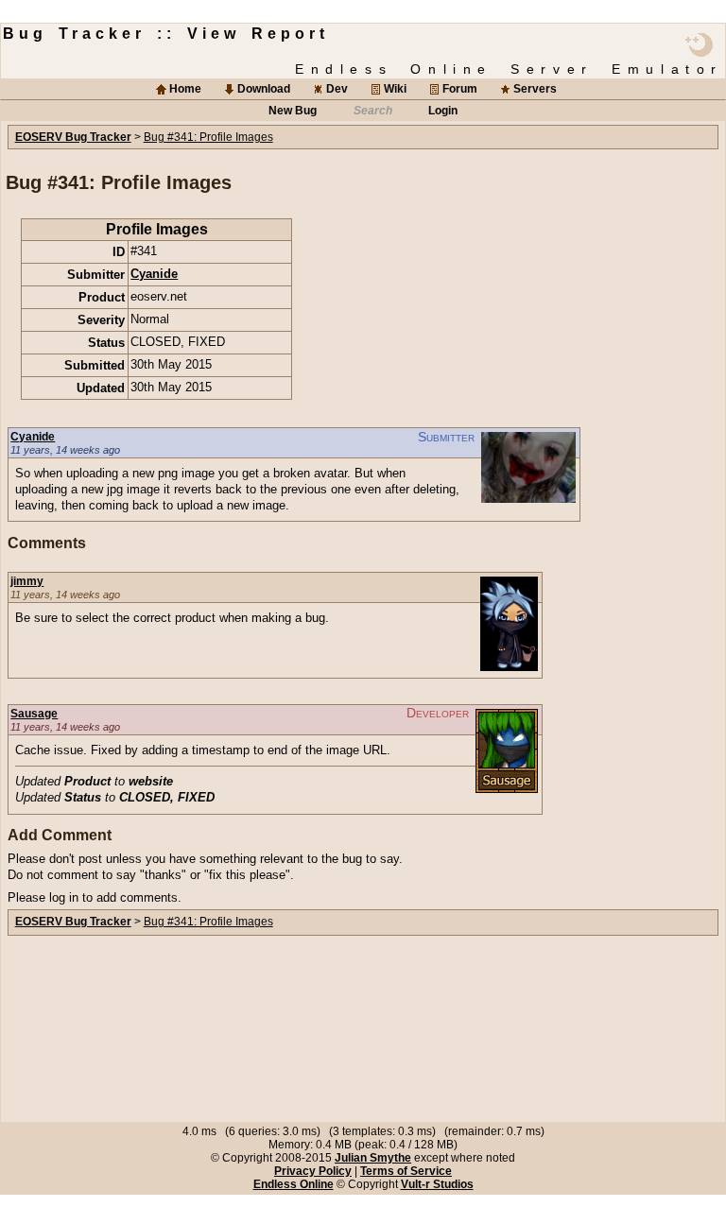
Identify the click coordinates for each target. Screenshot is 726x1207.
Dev (337, 88)
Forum (459, 88)
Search (373, 110)
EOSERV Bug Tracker (73, 137)
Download (263, 88)
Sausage (34, 713)
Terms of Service (406, 1171)
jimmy (26, 581)
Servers (535, 88)
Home (185, 88)
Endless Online (293, 1184)
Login (443, 110)
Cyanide (154, 274)
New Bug (292, 110)
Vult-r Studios (437, 1184)
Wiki (395, 88)
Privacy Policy (313, 1171)
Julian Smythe (373, 1157)
